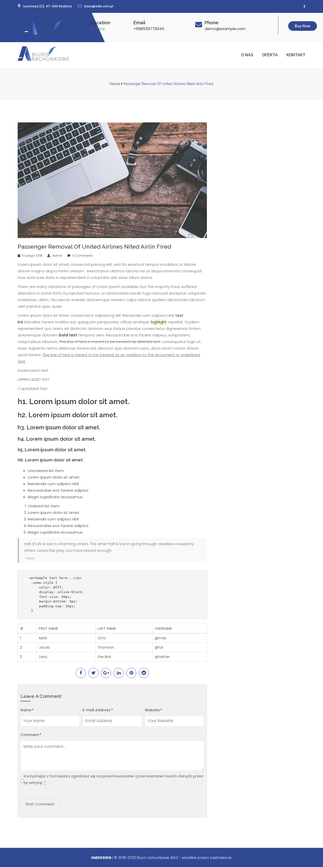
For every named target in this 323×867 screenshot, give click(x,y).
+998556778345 (148, 28)
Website (153, 710)
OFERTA (270, 54)
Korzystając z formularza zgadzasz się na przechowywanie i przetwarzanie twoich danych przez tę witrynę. (113, 779)
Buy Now (302, 26)
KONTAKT (295, 54)
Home (115, 84)
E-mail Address (97, 710)
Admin (57, 256)
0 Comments (82, 256)
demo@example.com (225, 28)
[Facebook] (304, 6)
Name (26, 710)
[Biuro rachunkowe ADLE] (49, 27)
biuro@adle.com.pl (98, 6)
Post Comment (40, 804)
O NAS (247, 54)
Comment (30, 734)
